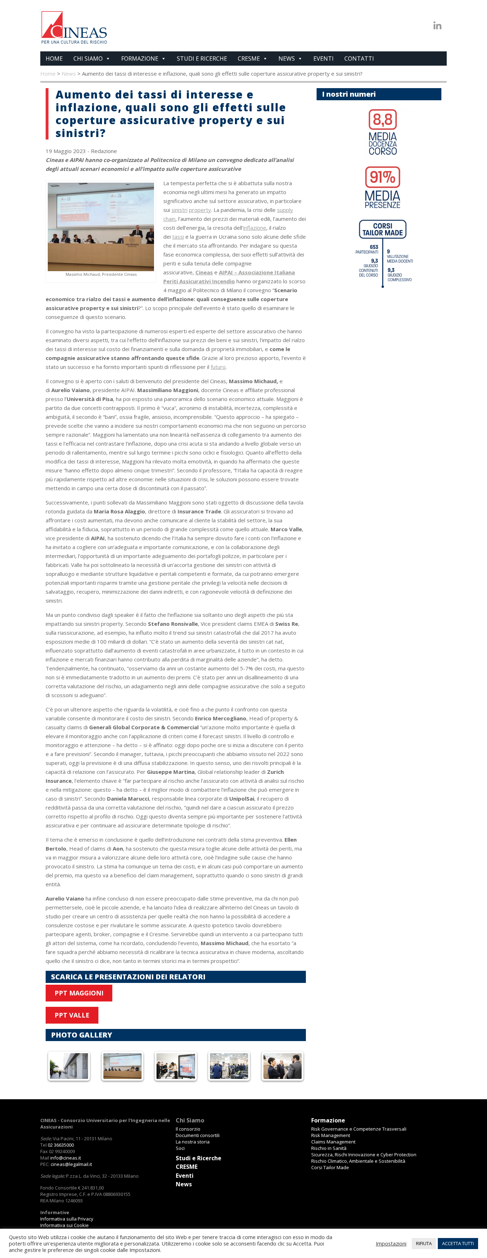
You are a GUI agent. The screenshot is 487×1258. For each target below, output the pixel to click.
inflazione (254, 227)
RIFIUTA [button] (424, 1243)
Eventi (323, 58)
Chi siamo (88, 58)
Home (54, 58)
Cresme (249, 58)
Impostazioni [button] (391, 1243)
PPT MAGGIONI (79, 993)
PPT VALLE (72, 1015)
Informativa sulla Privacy (66, 1219)
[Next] (291, 1066)
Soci (180, 1148)
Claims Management (333, 1141)
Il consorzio (188, 1129)
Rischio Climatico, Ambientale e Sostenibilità (358, 1161)
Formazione (139, 58)
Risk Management (330, 1135)
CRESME (187, 1167)
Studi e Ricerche (202, 58)
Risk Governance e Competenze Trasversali (358, 1129)
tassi (178, 236)
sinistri (179, 209)
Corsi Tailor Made (330, 1167)
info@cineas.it (65, 1158)
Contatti (359, 58)
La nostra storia (193, 1141)
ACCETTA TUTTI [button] (458, 1243)
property (200, 209)
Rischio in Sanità (329, 1148)
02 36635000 (61, 1145)
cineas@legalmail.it (71, 1164)
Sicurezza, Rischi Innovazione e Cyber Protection (363, 1154)
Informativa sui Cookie (64, 1225)
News (286, 58)
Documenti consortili (198, 1135)
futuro (218, 366)
